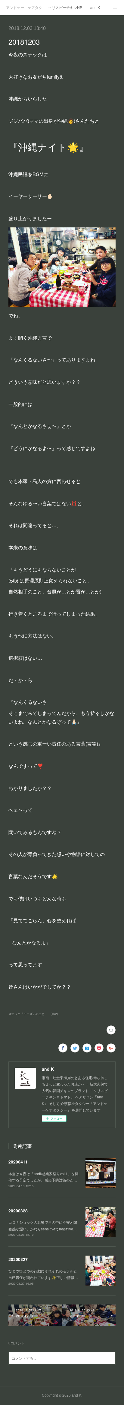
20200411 (18, 1162)
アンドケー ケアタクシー (24, 7)
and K (95, 7)
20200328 (18, 1211)
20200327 (18, 1259)
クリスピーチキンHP (65, 7)
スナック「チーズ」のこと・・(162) (33, 1014)
